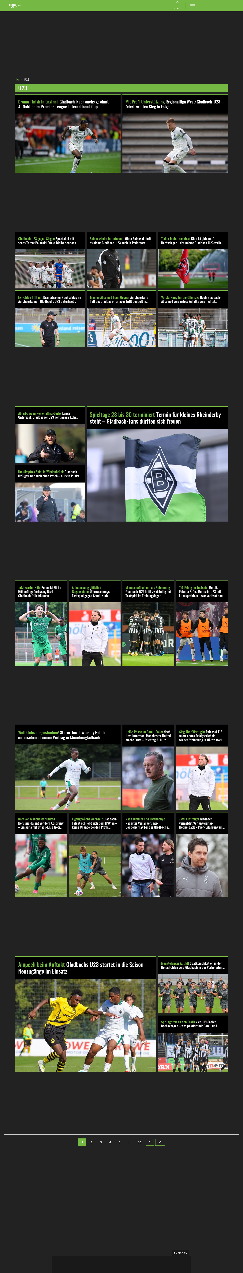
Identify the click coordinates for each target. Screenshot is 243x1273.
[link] (15, 5)
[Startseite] (17, 79)
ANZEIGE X (180, 1253)
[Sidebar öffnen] (192, 5)
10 (139, 1142)
